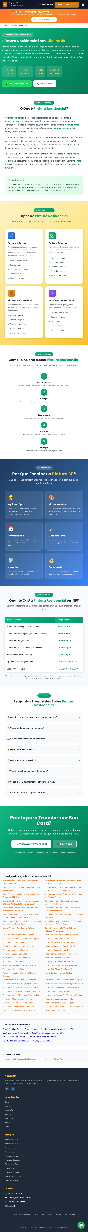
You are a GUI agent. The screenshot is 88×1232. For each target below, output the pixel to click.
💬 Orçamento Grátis (67, 4)
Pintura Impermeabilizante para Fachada (61, 961)
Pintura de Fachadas (12, 1172)
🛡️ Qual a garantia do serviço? (21, 760)
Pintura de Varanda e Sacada (15, 950)
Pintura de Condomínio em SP (16, 1040)
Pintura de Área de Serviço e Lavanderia (20, 983)
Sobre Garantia (69, 1215)
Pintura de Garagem (12, 1160)
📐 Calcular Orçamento (44, 19)
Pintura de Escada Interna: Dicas (58, 950)
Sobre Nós (9, 1110)
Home (7, 25)
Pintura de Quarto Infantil (13, 942)
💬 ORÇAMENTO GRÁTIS (17, 83)
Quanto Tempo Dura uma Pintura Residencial (63, 1006)
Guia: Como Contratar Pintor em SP (47, 1033)
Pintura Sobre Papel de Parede (42, 1037)
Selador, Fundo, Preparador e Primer (18, 946)
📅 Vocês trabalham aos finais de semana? (27, 771)
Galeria (7, 1122)
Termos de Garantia (54, 1215)
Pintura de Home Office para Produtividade (21, 995)
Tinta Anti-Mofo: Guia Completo (16, 958)
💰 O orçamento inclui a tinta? (21, 749)
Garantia (8, 1114)
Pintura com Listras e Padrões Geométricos (63, 995)
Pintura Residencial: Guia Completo (59, 1003)
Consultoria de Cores (13, 1176)
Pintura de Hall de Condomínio (16, 1156)
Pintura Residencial (12, 1140)
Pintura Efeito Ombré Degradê (57, 991)
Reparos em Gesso (12, 1180)
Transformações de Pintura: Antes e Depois (63, 980)
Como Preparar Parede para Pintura (18, 928)
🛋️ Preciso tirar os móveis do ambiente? (26, 739)
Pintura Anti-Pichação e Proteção (58, 969)
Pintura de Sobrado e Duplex (56, 958)
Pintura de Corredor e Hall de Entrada (60, 965)
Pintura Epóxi (9, 1168)
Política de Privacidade (21, 1215)
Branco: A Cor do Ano (53, 1059)
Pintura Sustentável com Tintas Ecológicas (21, 938)
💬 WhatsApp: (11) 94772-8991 (31, 844)
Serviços (14, 25)
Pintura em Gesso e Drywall (14, 969)
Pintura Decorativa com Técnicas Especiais (21, 991)
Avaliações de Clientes (42, 1040)
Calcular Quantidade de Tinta (63, 1029)
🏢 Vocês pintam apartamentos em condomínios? (31, 782)
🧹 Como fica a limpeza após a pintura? (26, 792)
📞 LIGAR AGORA (44, 83)
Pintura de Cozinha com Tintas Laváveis (61, 987)
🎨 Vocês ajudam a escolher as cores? (25, 728)
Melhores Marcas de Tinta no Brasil (59, 946)
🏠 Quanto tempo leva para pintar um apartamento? (32, 717)
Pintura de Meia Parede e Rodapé (17, 999)
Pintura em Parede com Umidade (58, 999)
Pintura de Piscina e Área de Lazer (18, 1003)
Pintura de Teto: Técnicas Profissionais (19, 1059)
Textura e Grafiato (11, 1164)
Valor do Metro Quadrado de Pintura (18, 935)
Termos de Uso (38, 1215)
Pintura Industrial (11, 1148)
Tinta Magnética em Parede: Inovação (19, 965)
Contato (8, 1126)
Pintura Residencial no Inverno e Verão (19, 1006)
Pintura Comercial (11, 1144)
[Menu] (83, 5)
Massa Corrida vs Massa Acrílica (58, 973)
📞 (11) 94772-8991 (44, 4)
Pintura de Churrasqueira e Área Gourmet (21, 987)
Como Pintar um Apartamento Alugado (19, 980)
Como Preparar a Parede (36, 1029)
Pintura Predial (10, 1152)
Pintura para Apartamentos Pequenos (60, 954)
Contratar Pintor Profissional (15, 1033)
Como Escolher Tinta (12, 1029)
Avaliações (9, 1118)
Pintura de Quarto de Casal (14, 961)
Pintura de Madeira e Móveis (56, 938)
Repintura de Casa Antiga (55, 1010)
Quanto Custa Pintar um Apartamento (19, 1010)
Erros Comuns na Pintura (14, 1037)
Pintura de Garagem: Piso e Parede (59, 942)
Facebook (11, 1206)
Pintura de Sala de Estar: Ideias (16, 954)
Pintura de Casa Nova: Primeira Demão (61, 935)
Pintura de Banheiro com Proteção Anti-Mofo (63, 983)
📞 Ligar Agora (64, 844)
